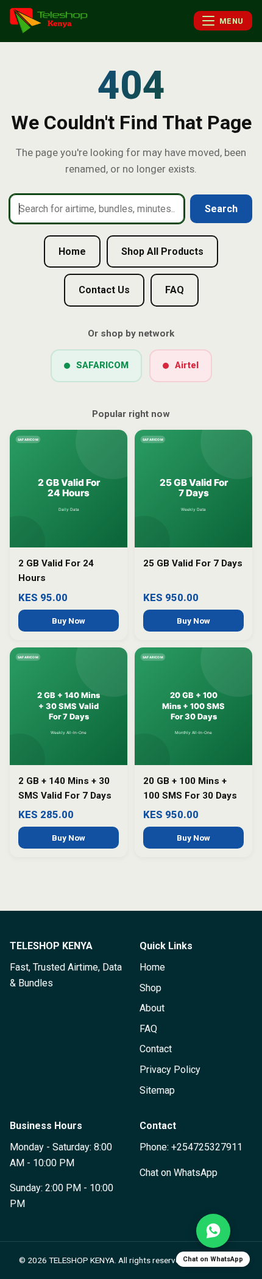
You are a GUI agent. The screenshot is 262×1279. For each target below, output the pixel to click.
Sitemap (157, 1090)
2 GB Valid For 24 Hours (56, 570)
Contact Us (104, 290)
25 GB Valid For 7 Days (193, 563)
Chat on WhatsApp (179, 1172)
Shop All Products (162, 251)
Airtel (187, 365)
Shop (150, 988)
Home (72, 251)
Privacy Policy (170, 1069)
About (152, 1008)
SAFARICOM (102, 365)
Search (221, 209)
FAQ (174, 290)
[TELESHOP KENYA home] (49, 21)
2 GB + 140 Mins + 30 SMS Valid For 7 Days (65, 788)
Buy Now (68, 620)
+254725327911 (207, 1147)
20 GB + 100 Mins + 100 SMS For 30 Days (190, 788)
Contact (156, 1049)
